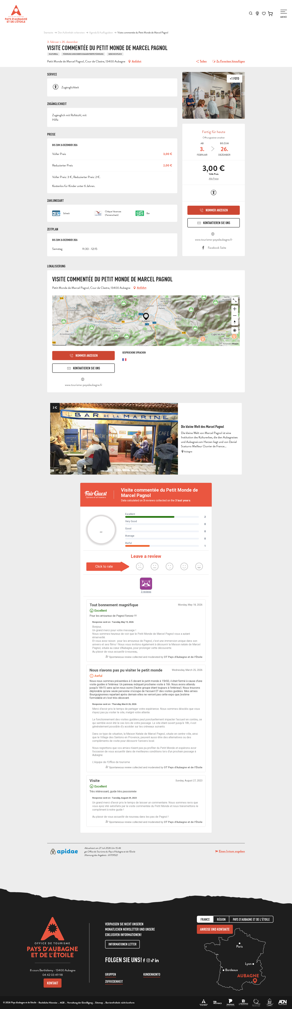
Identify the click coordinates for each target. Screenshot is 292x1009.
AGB (62, 1002)
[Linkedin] (157, 960)
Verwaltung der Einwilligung (80, 1002)
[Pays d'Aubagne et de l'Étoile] (16, 14)
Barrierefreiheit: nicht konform (120, 1002)
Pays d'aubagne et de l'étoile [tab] (251, 919)
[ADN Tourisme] (282, 1002)
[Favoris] (264, 14)
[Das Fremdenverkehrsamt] (203, 1002)
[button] (251, 13)
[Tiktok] (152, 960)
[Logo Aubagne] (52, 939)
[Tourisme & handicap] (269, 1002)
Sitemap (99, 1002)
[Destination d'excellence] (256, 1002)
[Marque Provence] (230, 1002)
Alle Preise (213, 178)
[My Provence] (217, 1002)
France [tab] (205, 919)
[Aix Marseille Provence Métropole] (243, 1002)
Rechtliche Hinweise (48, 1002)
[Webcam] (257, 14)
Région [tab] (221, 919)
